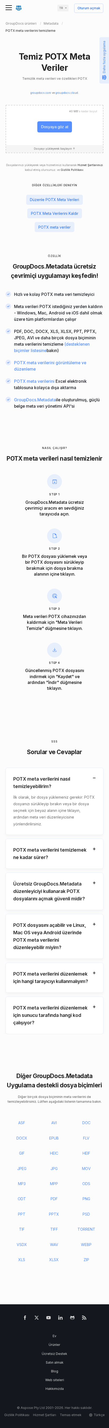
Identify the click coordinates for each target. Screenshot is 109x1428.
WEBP (86, 1244)
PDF (54, 1198)
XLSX (54, 1259)
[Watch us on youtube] (48, 1319)
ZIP (86, 1259)
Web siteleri (54, 1380)
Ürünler (54, 1345)
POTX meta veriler (54, 227)
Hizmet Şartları (44, 1415)
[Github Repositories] (72, 1319)
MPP (54, 1183)
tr (61, 8)
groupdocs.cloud (67, 93)
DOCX (21, 1138)
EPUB (54, 1138)
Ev (54, 1336)
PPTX (54, 1214)
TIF (22, 1229)
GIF (22, 1153)
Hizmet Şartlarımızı (90, 165)
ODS (86, 1183)
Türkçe (99, 1415)
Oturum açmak (89, 8)
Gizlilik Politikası (72, 170)
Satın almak (54, 1362)
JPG (54, 1168)
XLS (21, 1259)
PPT (21, 1214)
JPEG (21, 1168)
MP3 (22, 1183)
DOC (86, 1122)
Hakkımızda (55, 1389)
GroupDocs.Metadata (42, 266)
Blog (54, 1371)
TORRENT (86, 1229)
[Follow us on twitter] (36, 1319)
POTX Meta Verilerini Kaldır (54, 213)
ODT (22, 1198)
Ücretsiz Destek (54, 1354)
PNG (86, 1198)
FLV (86, 1138)
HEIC (54, 1153)
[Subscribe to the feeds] (84, 1319)
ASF (21, 1122)
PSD (86, 1214)
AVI (54, 1122)
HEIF (86, 1153)
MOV (86, 1168)
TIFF (54, 1229)
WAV (54, 1244)
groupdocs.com (40, 93)
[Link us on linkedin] (60, 1319)
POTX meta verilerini (34, 381)
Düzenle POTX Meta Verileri (54, 199)
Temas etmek (70, 1415)
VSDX (22, 1244)
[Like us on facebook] (25, 1319)
